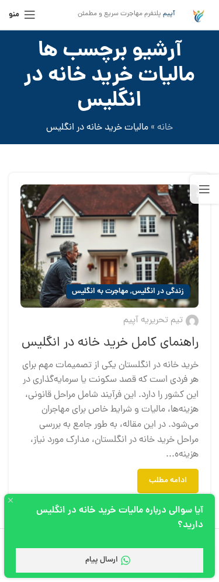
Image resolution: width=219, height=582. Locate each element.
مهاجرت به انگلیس (100, 291)
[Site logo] (198, 15)
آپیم (169, 14)
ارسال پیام (101, 560)
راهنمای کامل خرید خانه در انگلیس (110, 343)
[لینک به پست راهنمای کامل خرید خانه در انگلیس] (109, 246)
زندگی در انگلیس (158, 291)
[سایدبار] (204, 189)
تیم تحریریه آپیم (153, 320)
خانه (165, 128)
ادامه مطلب (168, 481)
